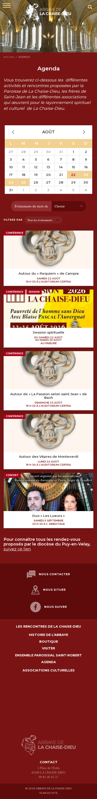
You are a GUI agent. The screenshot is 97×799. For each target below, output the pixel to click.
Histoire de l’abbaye (48, 635)
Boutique (48, 641)
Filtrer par (13, 220)
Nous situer (54, 589)
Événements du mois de (31, 206)
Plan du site (48, 793)
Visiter (48, 648)
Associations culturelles (49, 670)
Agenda (48, 662)
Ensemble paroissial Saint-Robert (48, 655)
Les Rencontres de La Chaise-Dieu (48, 626)
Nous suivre (55, 606)
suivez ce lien (17, 549)
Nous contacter (54, 574)
